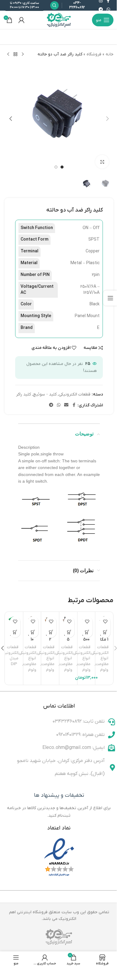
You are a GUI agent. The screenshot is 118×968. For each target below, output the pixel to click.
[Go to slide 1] (62, 167)
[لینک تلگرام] (101, 9)
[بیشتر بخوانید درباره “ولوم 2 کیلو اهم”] (51, 632)
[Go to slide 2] (55, 167)
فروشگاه (94, 54)
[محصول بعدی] (8, 54)
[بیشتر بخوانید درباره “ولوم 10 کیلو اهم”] (33, 632)
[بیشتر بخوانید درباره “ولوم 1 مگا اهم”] (105, 632)
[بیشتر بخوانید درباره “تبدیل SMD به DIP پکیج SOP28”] (15, 632)
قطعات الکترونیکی (74, 394)
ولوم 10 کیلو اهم (32, 642)
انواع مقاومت (102, 661)
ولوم (104, 669)
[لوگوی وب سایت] (59, 20)
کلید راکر (23, 394)
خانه (109, 54)
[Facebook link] (73, 405)
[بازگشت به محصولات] (15, 54)
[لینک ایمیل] (66, 405)
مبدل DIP (14, 661)
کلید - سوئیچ (45, 394)
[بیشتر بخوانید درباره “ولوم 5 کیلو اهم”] (69, 632)
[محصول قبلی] (22, 54)
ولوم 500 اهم (86, 639)
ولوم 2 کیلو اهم (50, 642)
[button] (107, 119)
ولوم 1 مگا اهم (104, 639)
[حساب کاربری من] (21, 20)
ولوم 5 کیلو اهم (68, 642)
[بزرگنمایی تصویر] (102, 162)
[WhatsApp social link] (108, 9)
